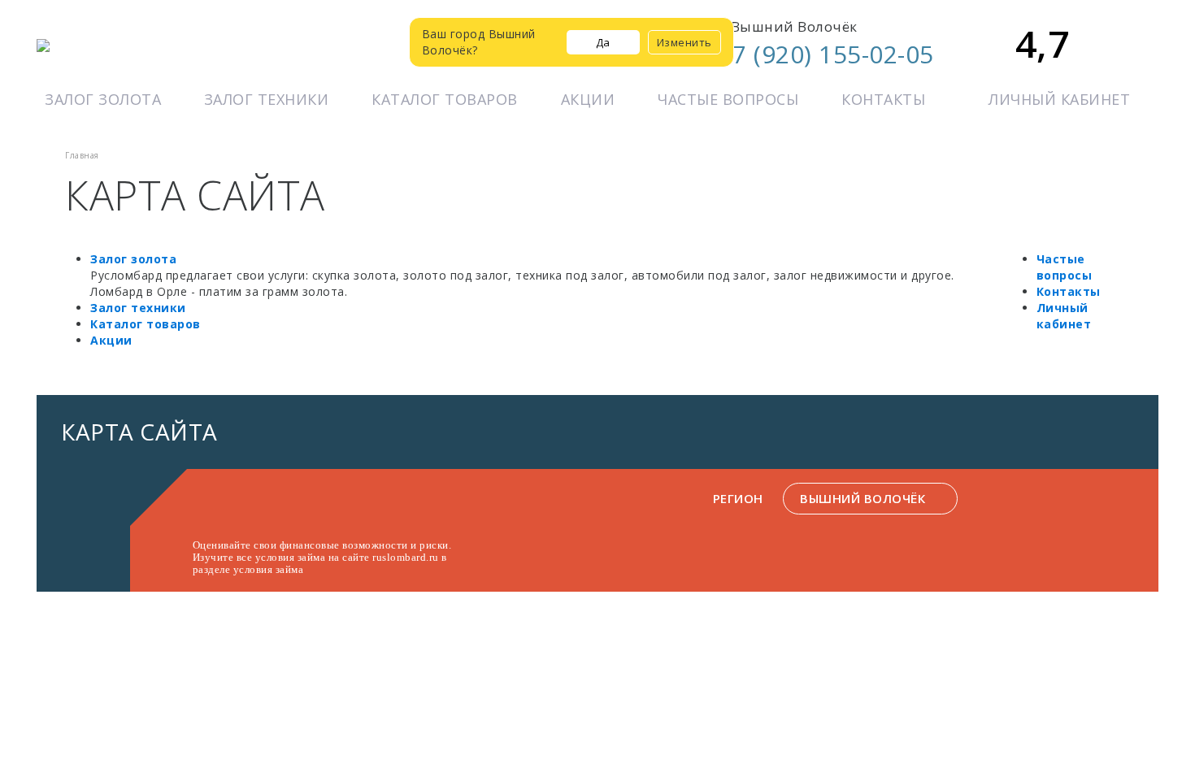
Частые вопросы (728, 99)
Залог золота (103, 99)
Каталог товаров (445, 99)
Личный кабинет (1059, 99)
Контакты (883, 99)
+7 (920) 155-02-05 (826, 54)
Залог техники (266, 99)
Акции (588, 99)
